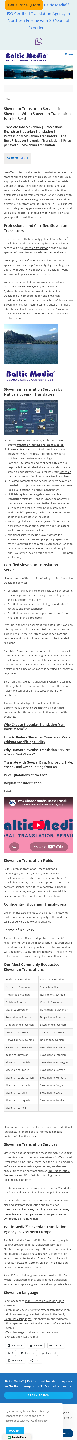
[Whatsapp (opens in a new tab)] (38, 41)
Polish (53, 1262)
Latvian (8, 1267)
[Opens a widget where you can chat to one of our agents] (63, 1433)
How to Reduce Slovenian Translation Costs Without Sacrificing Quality (37, 739)
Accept (15, 1430)
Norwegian (21, 1262)
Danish (52, 1258)
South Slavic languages (18, 1319)
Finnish (42, 1258)
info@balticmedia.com (26, 1136)
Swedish (31, 1258)
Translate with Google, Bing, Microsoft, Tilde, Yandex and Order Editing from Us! (38, 764)
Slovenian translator (36, 248)
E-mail (8, 791)
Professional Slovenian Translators (30, 136)
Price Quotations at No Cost (25, 775)
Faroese (8, 1262)
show (23, 158)
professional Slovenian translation (44, 260)
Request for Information (23, 783)
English (44, 1262)
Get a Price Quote (24, 5)
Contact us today (14, 185)
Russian (63, 1262)
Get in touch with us (38, 212)
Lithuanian (20, 1267)
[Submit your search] (37, 99)
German (33, 1262)
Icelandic (62, 1258)
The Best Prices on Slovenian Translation (35, 138)
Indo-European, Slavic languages (44, 1301)
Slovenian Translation (38, 145)
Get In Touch (38, 1395)
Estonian (38, 1267)
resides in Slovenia (55, 252)
